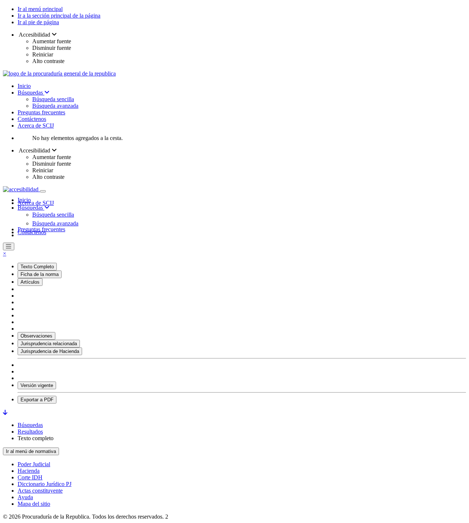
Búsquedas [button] (31, 208)
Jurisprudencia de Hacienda (50, 351)
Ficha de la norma (40, 274)
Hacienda (29, 471)
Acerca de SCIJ (36, 125)
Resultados (30, 431)
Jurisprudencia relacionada (49, 343)
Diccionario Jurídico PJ (44, 484)
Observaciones (36, 336)
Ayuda (25, 497)
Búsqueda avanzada (55, 106)
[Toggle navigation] (43, 191)
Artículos (30, 282)
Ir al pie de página (38, 22)
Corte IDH (30, 477)
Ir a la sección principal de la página (59, 15)
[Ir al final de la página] (5, 412)
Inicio (24, 86)
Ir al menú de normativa (31, 451)
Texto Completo (37, 266)
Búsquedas (31, 92)
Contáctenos (32, 119)
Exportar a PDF (37, 399)
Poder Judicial (34, 464)
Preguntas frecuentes (41, 112)
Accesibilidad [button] (35, 35)
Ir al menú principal (40, 9)
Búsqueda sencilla (53, 99)
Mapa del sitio (34, 504)
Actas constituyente (40, 490)
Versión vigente (37, 385)
